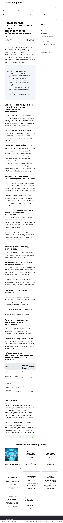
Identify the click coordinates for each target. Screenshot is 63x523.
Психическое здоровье (9, 14)
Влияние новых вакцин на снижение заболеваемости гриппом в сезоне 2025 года (50, 454)
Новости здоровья (53, 7)
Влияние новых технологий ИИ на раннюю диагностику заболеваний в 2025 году (31, 454)
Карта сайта (47, 14)
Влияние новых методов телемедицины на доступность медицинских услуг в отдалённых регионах (31, 480)
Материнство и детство (16, 7)
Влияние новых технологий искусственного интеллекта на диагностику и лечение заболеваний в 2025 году (12, 500)
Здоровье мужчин (29, 7)
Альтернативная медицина (39, 10)
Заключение (11, 98)
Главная (5, 7)
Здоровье (17, 2)
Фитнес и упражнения (36, 14)
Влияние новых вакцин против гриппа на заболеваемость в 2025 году (31, 499)
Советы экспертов (23, 14)
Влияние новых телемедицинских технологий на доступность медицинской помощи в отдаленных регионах (13, 479)
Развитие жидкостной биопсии (18, 73)
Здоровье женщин (41, 7)
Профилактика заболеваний (11, 10)
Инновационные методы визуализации (18, 82)
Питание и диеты (25, 10)
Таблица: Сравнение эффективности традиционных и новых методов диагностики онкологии (19, 94)
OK (60, 521)
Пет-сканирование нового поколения (20, 87)
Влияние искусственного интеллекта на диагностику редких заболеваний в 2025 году (50, 480)
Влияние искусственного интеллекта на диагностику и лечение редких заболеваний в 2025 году (12, 465)
